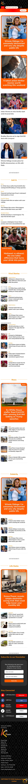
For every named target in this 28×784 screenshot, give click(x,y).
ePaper (3, 7)
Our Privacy (4, 727)
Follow (22, 705)
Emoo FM (3, 751)
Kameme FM (4, 746)
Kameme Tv (4, 744)
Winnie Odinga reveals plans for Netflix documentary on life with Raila (12, 163)
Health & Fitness (5, 213)
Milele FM (3, 742)
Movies (24, 56)
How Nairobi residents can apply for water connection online (16, 643)
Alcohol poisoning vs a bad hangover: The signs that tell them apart (16, 327)
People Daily (4, 740)
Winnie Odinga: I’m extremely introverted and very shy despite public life (14, 44)
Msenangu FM (4, 753)
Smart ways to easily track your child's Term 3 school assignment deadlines (17, 625)
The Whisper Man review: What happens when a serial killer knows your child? (16, 316)
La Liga (25, 108)
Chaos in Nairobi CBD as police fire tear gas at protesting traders (17, 458)
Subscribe (14, 681)
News (2, 184)
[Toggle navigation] (21, 7)
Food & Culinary (5, 198)
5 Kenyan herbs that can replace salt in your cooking (16, 308)
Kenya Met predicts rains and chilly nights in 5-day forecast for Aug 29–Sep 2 (17, 429)
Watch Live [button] (23, 10)
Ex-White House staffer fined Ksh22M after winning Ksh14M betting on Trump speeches (17, 289)
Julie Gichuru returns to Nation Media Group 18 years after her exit (17, 346)
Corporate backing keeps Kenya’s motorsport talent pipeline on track (16, 299)
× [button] (26, 779)
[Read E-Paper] (25, 781)
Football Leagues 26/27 (12, 7)
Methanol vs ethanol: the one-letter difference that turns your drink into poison (14, 257)
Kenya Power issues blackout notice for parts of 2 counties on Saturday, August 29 (17, 449)
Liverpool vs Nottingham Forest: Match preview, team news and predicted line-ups (16, 336)
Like (21, 700)
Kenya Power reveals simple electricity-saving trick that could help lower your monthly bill (14, 601)
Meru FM (3, 747)
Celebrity (23, 17)
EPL (26, 133)
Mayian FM (3, 749)
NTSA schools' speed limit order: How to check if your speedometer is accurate (16, 616)
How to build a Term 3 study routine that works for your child (16, 634)
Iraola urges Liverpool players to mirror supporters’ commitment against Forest (17, 355)
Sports (2, 191)
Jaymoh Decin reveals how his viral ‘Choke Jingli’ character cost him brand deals (17, 364)
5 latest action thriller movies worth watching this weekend (14, 83)
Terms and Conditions (6, 726)
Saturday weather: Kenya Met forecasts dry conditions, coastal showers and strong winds (17, 439)
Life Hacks (22, 571)
